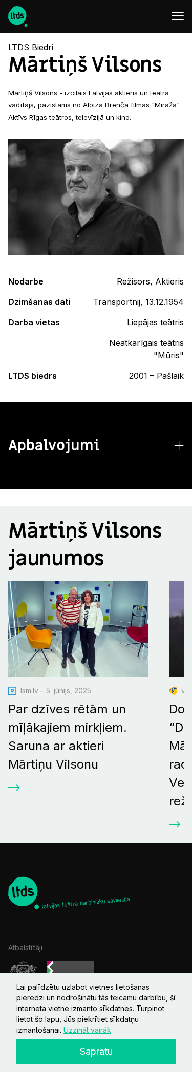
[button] (96, 446)
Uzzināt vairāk (87, 1029)
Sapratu (96, 1051)
